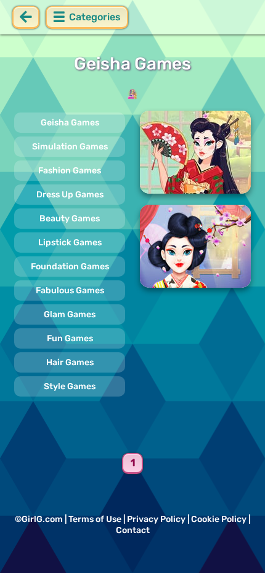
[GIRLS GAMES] (132, 94)
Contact (133, 530)
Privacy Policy (156, 519)
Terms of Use (94, 519)
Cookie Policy (219, 519)
